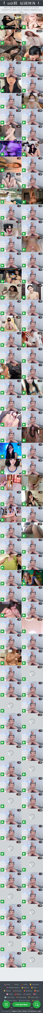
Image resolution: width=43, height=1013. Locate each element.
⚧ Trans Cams (33, 997)
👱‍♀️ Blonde (7, 991)
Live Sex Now (21, 1004)
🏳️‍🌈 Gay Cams (21, 997)
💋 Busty (18, 994)
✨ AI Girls (35, 1000)
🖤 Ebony (15, 984)
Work (19, 1011)
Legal (39, 1011)
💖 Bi (35, 994)
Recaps (24, 1011)
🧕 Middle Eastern (12, 987)
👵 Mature (25, 987)
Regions (14, 1011)
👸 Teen (34, 987)
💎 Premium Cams (10, 1000)
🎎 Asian (7, 984)
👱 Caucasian (34, 984)
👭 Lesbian (27, 994)
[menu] (6, 1004)
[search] (37, 1004)
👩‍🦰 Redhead (28, 991)
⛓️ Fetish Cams (24, 1000)
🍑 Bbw (37, 991)
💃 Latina (24, 984)
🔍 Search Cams (33, 1007)
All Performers (32, 1011)
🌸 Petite (9, 994)
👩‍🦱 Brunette (17, 991)
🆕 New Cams (9, 997)
